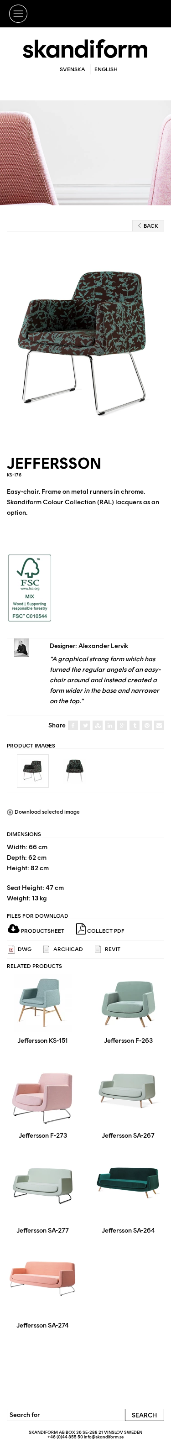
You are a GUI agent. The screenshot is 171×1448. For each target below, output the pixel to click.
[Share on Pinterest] (147, 725)
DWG (23, 949)
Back (151, 226)
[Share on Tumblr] (135, 725)
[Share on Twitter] (85, 725)
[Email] (159, 725)
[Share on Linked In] (110, 725)
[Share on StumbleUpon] (98, 725)
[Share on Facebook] (73, 725)
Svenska (72, 69)
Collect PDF (105, 931)
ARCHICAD (67, 949)
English (106, 69)
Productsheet (42, 931)
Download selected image (46, 812)
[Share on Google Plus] (122, 725)
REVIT (112, 949)
